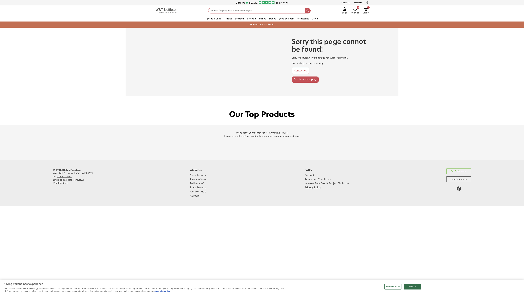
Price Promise (198, 187)
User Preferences (459, 179)
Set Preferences (458, 171)
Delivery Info (197, 183)
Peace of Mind (198, 179)
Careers (195, 196)
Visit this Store (60, 183)
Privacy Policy (313, 187)
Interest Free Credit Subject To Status (327, 183)
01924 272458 (64, 177)
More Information (162, 291)
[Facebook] (459, 188)
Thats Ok (412, 286)
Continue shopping (305, 79)
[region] (262, 287)
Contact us (300, 71)
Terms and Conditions (318, 179)
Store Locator (198, 175)
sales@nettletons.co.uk (72, 180)
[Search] (308, 10)
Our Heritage (198, 192)
